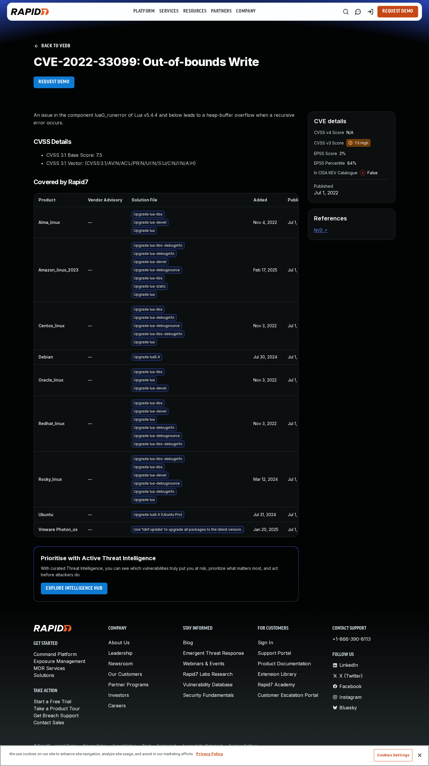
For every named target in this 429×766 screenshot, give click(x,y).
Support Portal (274, 653)
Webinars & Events (203, 663)
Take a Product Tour (57, 708)
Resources (195, 11)
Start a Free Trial (52, 701)
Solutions (44, 675)
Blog (188, 642)
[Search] (346, 11)
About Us (119, 642)
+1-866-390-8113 (351, 639)
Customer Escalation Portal (288, 695)
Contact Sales (49, 722)
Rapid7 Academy (276, 684)
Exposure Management (59, 661)
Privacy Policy (209, 754)
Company (246, 11)
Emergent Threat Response (213, 653)
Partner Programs (128, 684)
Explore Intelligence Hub (74, 588)
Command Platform (55, 654)
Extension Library (277, 674)
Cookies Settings (393, 755)
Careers (117, 705)
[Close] (419, 755)
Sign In (265, 642)
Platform (144, 11)
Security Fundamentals (208, 695)
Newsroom (120, 663)
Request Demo (397, 11)
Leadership (120, 653)
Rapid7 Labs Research (208, 674)
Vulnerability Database (208, 684)
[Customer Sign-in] (370, 11)
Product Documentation (284, 663)
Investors (118, 695)
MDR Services (49, 668)
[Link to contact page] (358, 11)
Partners (221, 11)
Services (168, 11)
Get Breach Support (56, 715)
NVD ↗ (320, 230)
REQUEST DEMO (54, 82)
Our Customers (125, 674)
